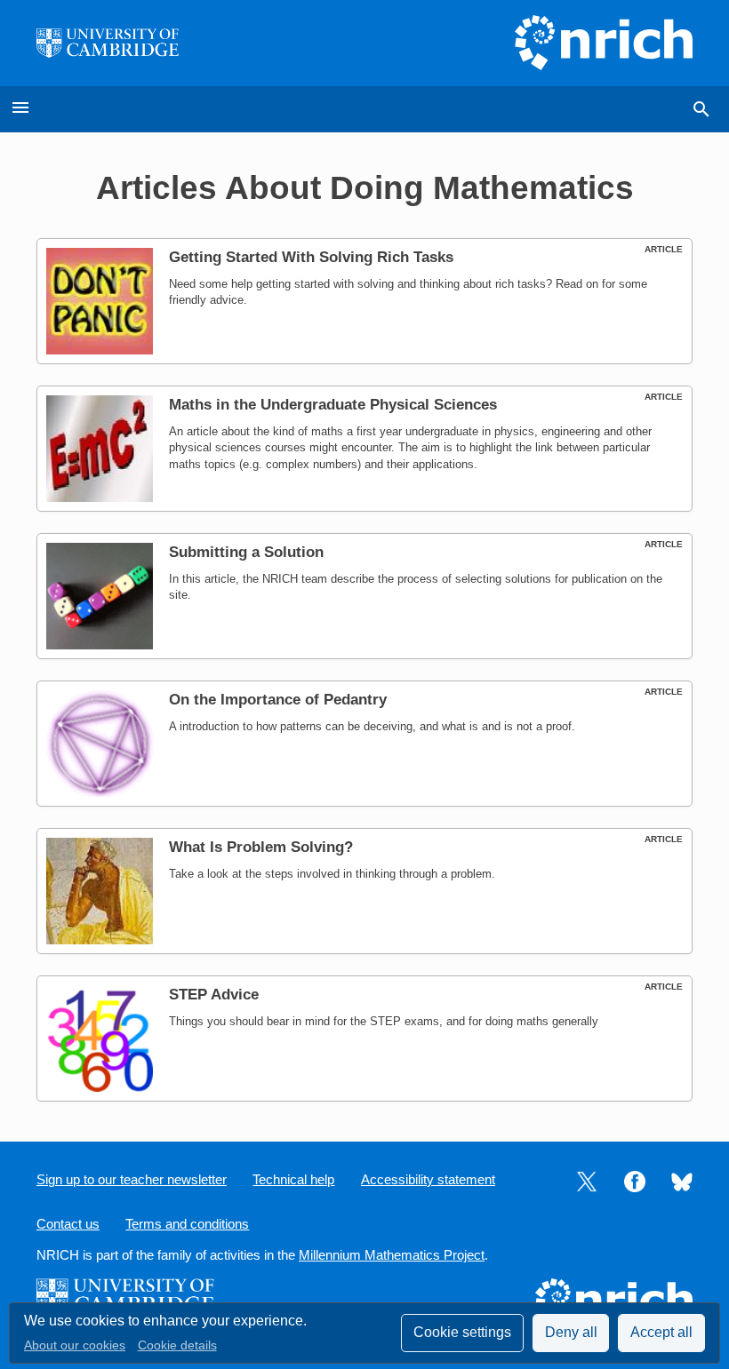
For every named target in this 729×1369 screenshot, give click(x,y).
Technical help (293, 1180)
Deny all (571, 1332)
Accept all (661, 1332)
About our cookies (74, 1345)
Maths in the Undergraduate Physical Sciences (333, 404)
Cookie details (177, 1345)
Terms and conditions (187, 1224)
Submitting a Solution (246, 552)
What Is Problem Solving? (261, 847)
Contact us (68, 1224)
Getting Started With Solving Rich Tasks (311, 257)
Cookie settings (462, 1332)
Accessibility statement (428, 1180)
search (701, 109)
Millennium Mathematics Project (392, 1255)
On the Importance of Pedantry (278, 699)
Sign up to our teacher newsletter (131, 1180)
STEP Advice (214, 994)
